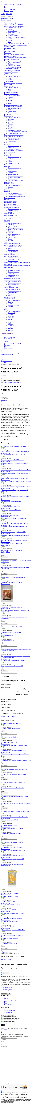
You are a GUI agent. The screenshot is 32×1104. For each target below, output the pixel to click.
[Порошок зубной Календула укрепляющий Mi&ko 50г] (16, 491)
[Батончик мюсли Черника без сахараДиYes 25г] (16, 518)
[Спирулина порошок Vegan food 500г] (13, 660)
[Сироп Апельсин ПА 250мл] (12, 888)
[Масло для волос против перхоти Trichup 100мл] (16, 481)
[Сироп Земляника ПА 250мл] (10, 904)
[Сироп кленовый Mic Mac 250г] (11, 723)
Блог (5, 7)
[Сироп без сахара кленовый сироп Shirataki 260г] (16, 798)
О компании (8, 338)
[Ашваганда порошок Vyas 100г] (11, 501)
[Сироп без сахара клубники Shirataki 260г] (14, 769)
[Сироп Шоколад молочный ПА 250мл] (13, 930)
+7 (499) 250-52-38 (6, 989)
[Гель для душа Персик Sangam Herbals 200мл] (15, 535)
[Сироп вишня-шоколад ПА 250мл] (12, 828)
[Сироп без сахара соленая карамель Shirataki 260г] (16, 755)
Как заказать (8, 348)
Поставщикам (8, 11)
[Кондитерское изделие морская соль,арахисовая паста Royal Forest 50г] (16, 650)
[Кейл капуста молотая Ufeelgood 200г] (13, 577)
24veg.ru (4, 1029)
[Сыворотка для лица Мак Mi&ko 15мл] (13, 454)
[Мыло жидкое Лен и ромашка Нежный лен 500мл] (16, 464)
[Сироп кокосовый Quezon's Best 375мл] (13, 850)
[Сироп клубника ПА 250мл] (10, 737)
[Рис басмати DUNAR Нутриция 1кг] (7, 602)
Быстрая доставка (7, 333)
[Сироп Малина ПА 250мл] (9, 921)
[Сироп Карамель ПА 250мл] (10, 938)
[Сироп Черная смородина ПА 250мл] (12, 913)
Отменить (13, 716)
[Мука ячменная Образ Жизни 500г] (12, 627)
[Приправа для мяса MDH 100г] (11, 510)
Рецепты (7, 6)
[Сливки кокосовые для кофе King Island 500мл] (15, 446)
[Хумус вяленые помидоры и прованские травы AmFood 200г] (16, 562)
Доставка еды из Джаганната (13, 4)
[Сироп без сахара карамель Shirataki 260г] (14, 745)
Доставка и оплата (9, 9)
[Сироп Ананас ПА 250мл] (9, 896)
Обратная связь (5, 993)
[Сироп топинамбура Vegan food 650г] (12, 859)
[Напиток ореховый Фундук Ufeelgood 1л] (14, 526)
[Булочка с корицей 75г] (8, 635)
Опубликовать (5, 716)
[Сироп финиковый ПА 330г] (10, 820)
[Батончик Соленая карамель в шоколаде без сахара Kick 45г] (16, 611)
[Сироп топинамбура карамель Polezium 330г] (15, 811)
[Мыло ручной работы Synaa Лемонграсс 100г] (15, 473)
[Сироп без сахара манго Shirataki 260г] (13, 782)
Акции (6, 341)
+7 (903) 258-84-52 (6, 14)
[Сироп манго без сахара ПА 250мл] (12, 842)
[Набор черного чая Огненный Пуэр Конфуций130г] (16, 545)
